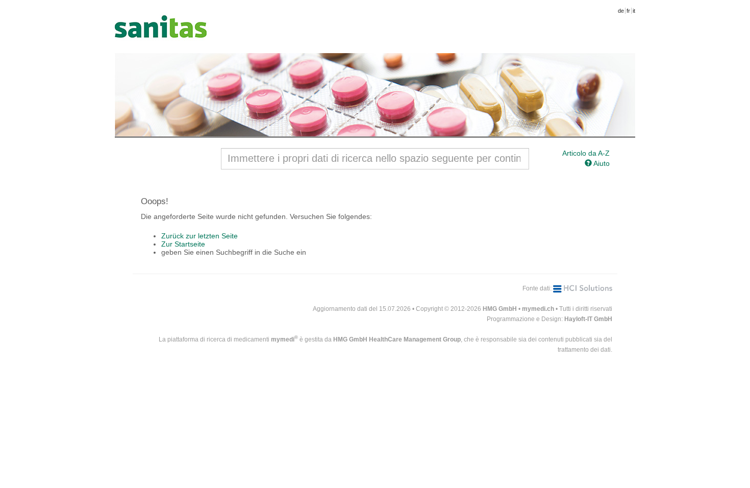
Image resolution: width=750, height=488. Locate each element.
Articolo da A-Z (586, 153)
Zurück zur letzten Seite (199, 236)
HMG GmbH (500, 308)
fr (628, 11)
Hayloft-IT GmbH (588, 319)
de (621, 11)
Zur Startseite (183, 244)
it (634, 11)
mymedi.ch (538, 308)
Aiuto (601, 163)
